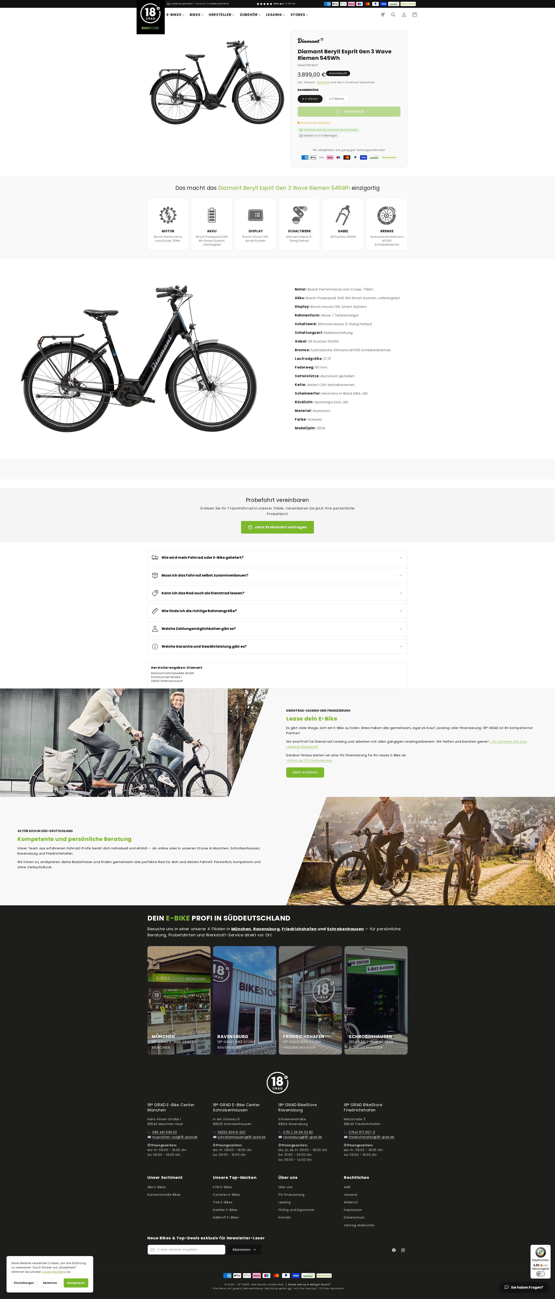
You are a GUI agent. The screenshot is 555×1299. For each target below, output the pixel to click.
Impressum (353, 1210)
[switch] (540, 1273)
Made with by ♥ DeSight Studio (309, 1284)
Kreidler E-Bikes (225, 1210)
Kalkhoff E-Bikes (226, 1217)
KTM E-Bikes (222, 1187)
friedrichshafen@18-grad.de (371, 1137)
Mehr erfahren (305, 772)
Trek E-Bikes (222, 1202)
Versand (323, 82)
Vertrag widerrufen (359, 1225)
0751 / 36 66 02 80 (298, 1132)
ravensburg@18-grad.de (302, 1137)
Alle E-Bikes (156, 1187)
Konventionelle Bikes (164, 1195)
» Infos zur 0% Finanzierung (309, 760)
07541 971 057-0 (362, 1132)
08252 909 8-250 (231, 1132)
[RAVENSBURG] (244, 1000)
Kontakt (284, 1217)
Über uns (285, 1187)
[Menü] (548, 1247)
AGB (347, 1187)
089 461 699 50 (164, 1132)
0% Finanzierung (291, 1195)
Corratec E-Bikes (226, 1195)
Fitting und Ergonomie (296, 1210)
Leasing (284, 1202)
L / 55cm (339, 100)
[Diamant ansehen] (311, 42)
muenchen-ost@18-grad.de (175, 1137)
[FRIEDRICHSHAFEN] (310, 1000)
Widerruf (351, 1202)
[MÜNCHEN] (179, 1000)
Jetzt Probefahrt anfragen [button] (281, 527)
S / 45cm (312, 100)
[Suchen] (393, 15)
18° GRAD (243, 1284)
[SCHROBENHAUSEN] (376, 1000)
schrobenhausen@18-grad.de (242, 1137)
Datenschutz (354, 1217)
